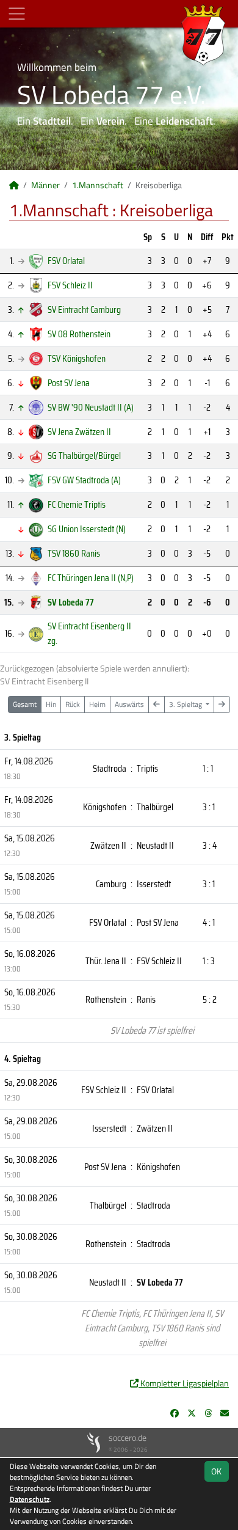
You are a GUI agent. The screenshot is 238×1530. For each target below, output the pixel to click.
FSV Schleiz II (70, 285)
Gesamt (25, 704)
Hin (51, 704)
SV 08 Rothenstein (79, 334)
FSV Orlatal (66, 260)
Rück (72, 704)
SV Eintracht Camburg (84, 309)
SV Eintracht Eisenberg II (89, 633)
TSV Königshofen (77, 358)
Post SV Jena (69, 382)
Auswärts (129, 704)
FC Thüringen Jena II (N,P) (91, 577)
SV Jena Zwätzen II (79, 431)
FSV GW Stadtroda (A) (84, 480)
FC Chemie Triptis (77, 504)
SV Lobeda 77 (71, 602)
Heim (97, 704)
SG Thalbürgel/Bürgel (84, 455)
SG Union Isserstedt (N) (87, 528)
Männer (45, 184)
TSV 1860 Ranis (74, 553)
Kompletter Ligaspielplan (184, 1383)
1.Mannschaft (97, 184)
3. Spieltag (186, 704)
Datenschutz (29, 1499)
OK (216, 1471)
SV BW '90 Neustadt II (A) (91, 407)
